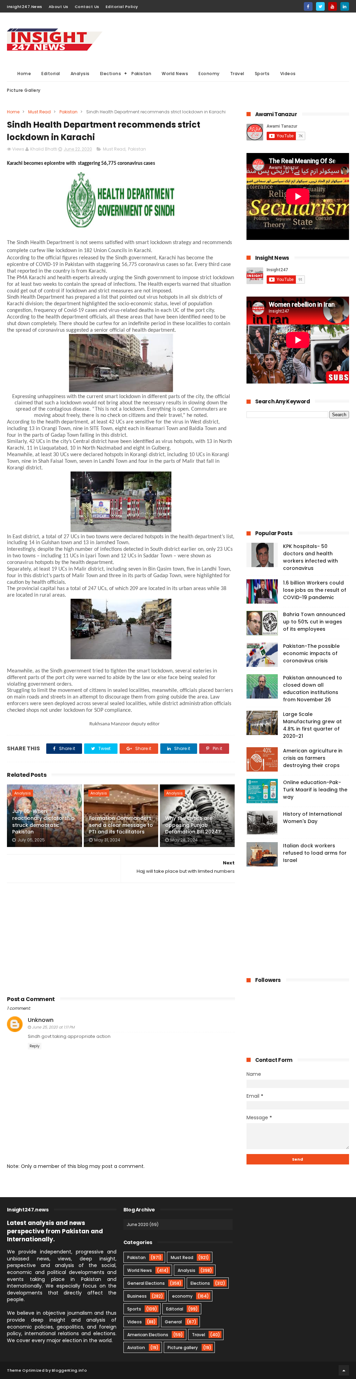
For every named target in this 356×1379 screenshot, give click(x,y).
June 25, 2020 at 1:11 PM (53, 1027)
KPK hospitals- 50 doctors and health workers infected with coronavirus (310, 557)
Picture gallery (183, 1347)
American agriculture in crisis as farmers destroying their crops (312, 758)
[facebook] (308, 6)
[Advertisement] (222, 38)
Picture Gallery (24, 90)
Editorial (50, 73)
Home (24, 73)
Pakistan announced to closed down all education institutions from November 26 (312, 688)
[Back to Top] (344, 1370)
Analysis (80, 73)
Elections (110, 73)
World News (175, 73)
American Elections (147, 1335)
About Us (58, 6)
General (173, 1322)
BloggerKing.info (69, 1370)
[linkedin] (344, 6)
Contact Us (87, 6)
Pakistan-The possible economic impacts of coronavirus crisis (311, 653)
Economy (209, 73)
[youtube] (332, 6)
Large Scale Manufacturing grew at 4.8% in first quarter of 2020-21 (312, 725)
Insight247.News (24, 6)
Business (137, 1296)
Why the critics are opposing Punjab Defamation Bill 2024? (193, 825)
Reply (35, 1046)
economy (182, 1296)
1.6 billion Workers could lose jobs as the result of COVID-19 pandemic (314, 590)
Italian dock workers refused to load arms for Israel (315, 853)
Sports (262, 73)
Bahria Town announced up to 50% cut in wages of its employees (314, 621)
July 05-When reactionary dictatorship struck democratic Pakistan (43, 821)
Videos (288, 73)
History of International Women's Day (312, 818)
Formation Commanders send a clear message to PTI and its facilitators (121, 825)
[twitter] (320, 6)
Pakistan (141, 73)
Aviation (136, 1347)
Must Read (39, 112)
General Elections (146, 1283)
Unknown (41, 1020)
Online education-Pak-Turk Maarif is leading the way (315, 789)
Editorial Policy (122, 6)
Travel (237, 73)
